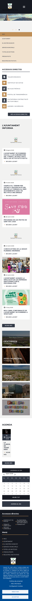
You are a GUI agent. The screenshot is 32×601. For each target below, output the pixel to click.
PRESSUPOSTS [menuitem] (8, 552)
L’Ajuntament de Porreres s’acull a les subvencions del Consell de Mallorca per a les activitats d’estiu (15, 155)
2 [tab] (16, 29)
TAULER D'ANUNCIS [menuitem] (7, 528)
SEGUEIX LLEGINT (11, 161)
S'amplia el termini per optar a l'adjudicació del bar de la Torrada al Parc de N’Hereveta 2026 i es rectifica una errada (15, 189)
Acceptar (15, 597)
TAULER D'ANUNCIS (14, 77)
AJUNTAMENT (6, 38)
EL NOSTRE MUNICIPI (8, 43)
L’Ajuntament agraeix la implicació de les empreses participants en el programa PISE (15, 280)
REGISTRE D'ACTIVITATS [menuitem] (11, 554)
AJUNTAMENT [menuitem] (8, 541)
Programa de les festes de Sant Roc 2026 (15, 220)
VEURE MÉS (8, 325)
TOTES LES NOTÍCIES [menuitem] (10, 549)
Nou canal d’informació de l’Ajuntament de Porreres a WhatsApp (16, 312)
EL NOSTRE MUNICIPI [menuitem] (10, 544)
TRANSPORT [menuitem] (21, 524)
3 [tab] (19, 29)
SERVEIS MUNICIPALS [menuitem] (10, 546)
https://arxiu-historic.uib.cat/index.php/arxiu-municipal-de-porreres (16, 356)
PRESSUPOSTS (6, 56)
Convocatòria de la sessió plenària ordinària (15, 250)
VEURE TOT (16, 497)
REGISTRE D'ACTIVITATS (9, 60)
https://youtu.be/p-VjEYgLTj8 (16, 407)
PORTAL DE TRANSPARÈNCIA (17, 94)
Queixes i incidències (15, 106)
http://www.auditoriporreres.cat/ (16, 390)
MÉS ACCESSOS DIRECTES (18, 114)
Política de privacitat (16, 581)
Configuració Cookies (16, 586)
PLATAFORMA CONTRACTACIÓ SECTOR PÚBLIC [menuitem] (22, 521)
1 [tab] (12, 29)
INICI (3, 34)
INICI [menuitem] (5, 538)
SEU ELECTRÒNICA (13, 88)
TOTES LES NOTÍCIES (8, 52)
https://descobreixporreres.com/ (16, 339)
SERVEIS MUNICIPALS (8, 47)
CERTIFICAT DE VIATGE (15, 83)
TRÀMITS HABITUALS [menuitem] (7, 525)
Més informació (16, 583)
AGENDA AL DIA (16, 504)
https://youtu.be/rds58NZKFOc (16, 373)
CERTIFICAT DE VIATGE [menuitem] (8, 521)
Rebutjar (15, 591)
